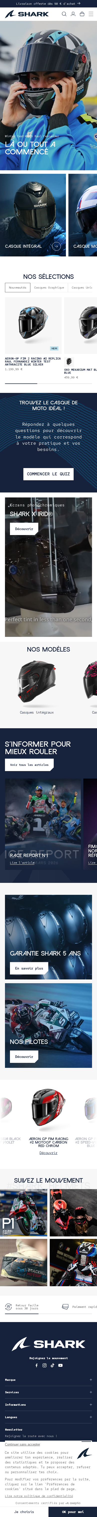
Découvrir (48, 1153)
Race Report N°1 (29, 856)
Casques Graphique (49, 288)
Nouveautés (17, 288)
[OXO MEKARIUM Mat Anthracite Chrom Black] (69, 362)
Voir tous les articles (29, 765)
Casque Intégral (23, 246)
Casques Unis (82, 288)
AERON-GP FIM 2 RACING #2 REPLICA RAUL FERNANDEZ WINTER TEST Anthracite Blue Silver (33, 361)
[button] (64, 14)
